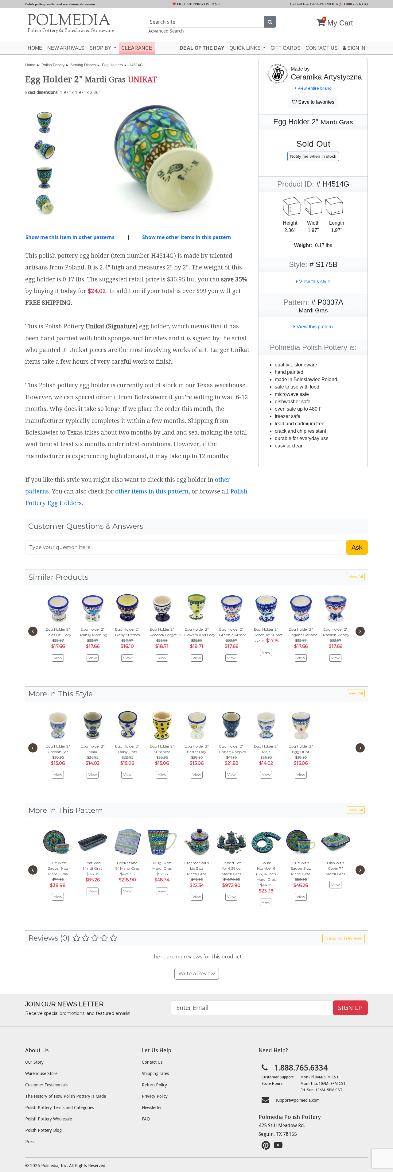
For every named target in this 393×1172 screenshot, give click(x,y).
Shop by (101, 48)
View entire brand (314, 88)
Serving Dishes (83, 65)
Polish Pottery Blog (43, 1130)
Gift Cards (285, 48)
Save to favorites (315, 102)
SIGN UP (350, 1008)
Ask (357, 547)
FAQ (146, 1118)
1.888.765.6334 (355, 4)
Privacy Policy (155, 1096)
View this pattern (314, 326)
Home (35, 48)
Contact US (321, 48)
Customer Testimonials (46, 1084)
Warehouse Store (41, 1073)
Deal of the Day (202, 48)
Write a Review (196, 974)
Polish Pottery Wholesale (48, 1118)
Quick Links (245, 48)
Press (30, 1141)
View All (356, 576)
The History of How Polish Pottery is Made (65, 1096)
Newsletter (152, 1107)
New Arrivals (65, 48)
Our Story (34, 1062)
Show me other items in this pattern (186, 237)
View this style (314, 281)
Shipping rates (155, 1073)
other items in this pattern (152, 491)
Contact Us (152, 1062)
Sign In (355, 48)
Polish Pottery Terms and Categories (59, 1107)
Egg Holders (112, 65)
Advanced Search (166, 31)
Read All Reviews (343, 938)
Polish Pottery (52, 65)
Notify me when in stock (313, 156)
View (58, 658)
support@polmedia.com (297, 1100)
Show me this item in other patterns (70, 237)
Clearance (136, 48)
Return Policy (154, 1084)
